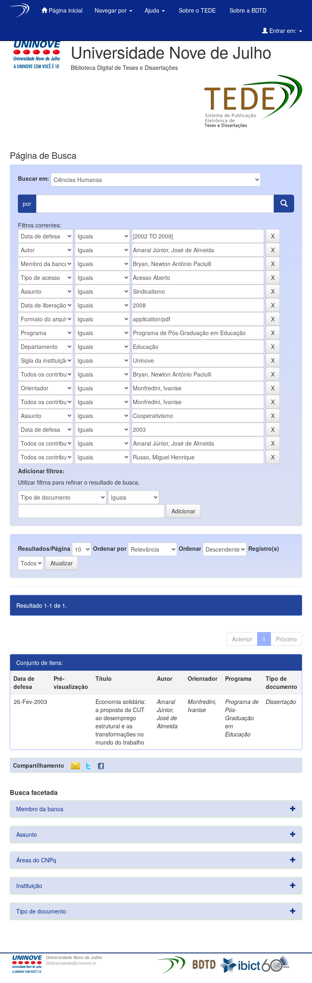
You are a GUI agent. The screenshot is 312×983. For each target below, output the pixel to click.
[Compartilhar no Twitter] (88, 766)
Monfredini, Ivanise (202, 705)
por (27, 203)
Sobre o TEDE (196, 10)
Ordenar (190, 548)
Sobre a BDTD (247, 10)
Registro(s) (263, 548)
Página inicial (64, 10)
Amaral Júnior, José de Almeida (167, 713)
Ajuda (153, 10)
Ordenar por (109, 548)
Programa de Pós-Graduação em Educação (242, 717)
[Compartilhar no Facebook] (103, 766)
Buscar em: (33, 178)
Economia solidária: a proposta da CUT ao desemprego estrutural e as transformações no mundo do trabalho (120, 721)
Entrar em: (283, 30)
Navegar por (111, 10)
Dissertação (281, 701)
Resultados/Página (44, 548)
